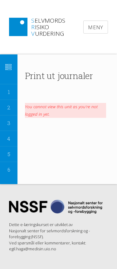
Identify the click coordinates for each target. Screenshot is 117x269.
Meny (95, 27)
